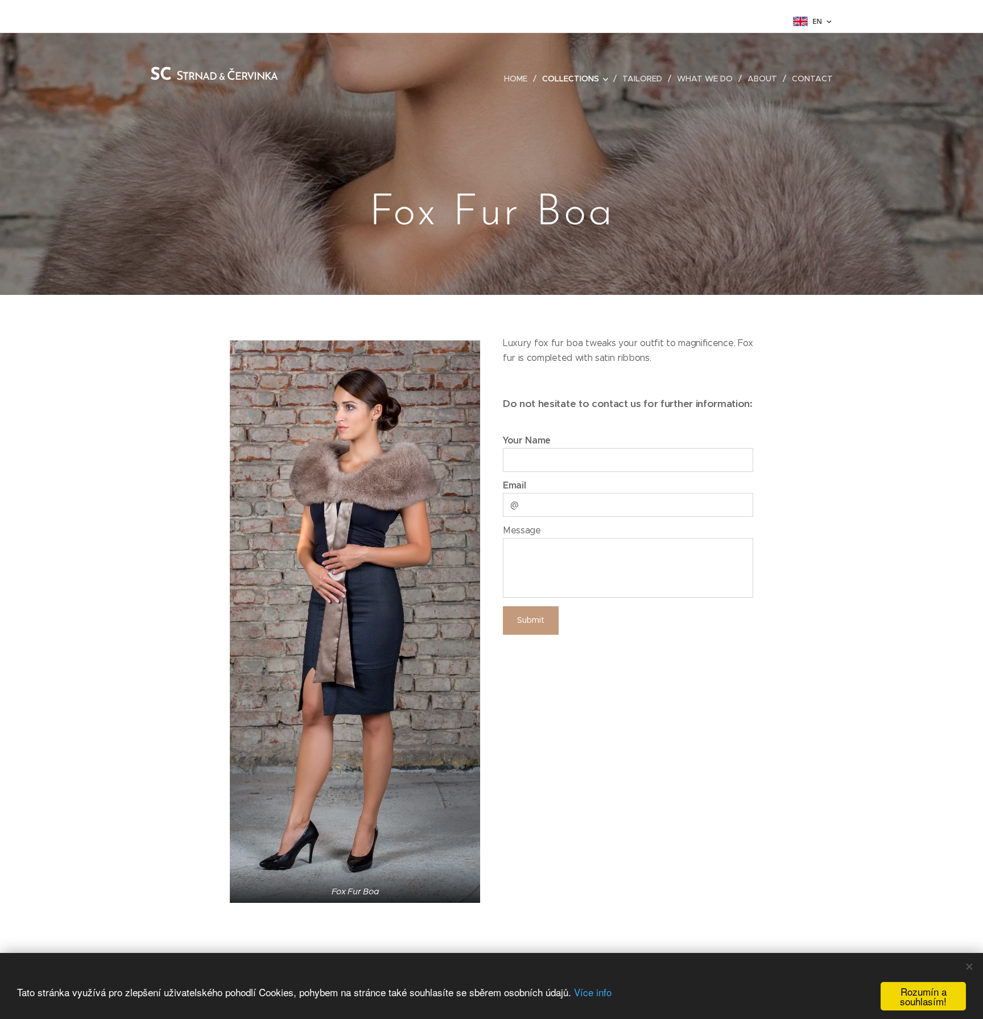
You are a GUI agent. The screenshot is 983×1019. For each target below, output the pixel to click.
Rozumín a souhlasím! (923, 996)
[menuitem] (518, 78)
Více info (593, 992)
